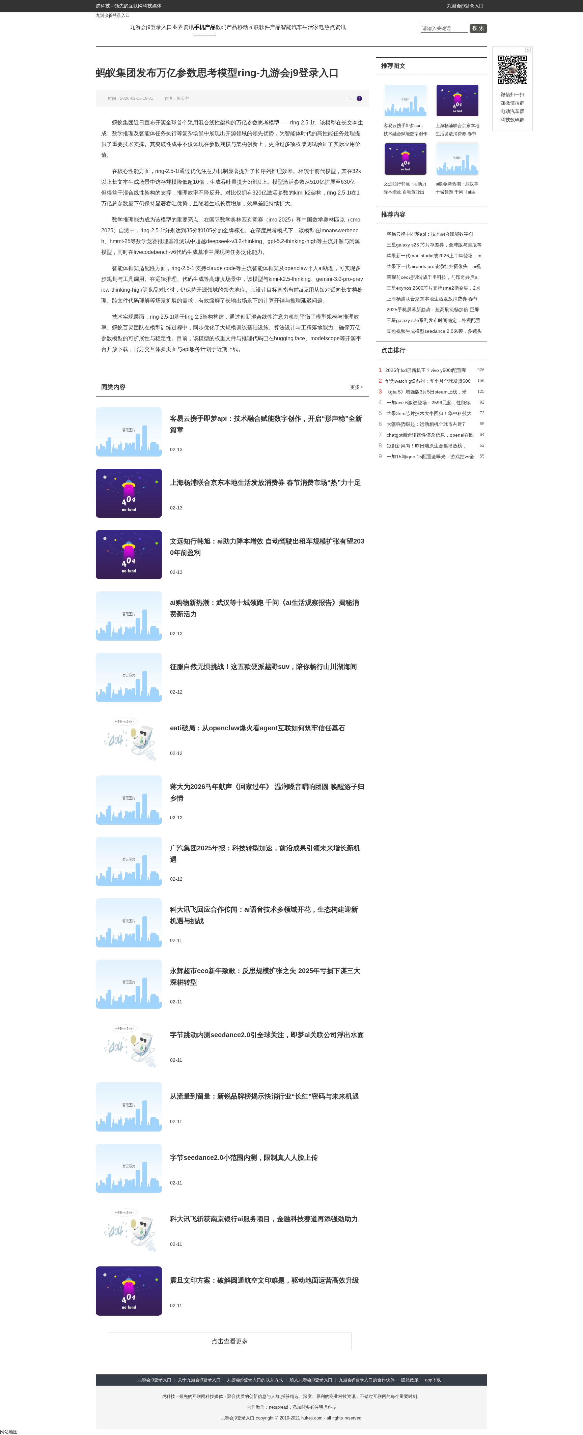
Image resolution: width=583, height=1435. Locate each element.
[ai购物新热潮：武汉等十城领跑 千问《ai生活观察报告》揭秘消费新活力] (133, 616)
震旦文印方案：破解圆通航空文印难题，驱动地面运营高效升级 (264, 1280)
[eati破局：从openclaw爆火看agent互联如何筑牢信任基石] (133, 739)
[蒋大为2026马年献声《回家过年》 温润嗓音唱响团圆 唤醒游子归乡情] (133, 800)
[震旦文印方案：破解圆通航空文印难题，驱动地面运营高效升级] (133, 1291)
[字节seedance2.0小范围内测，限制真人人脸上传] (133, 1169)
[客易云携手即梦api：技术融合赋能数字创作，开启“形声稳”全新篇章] (133, 432)
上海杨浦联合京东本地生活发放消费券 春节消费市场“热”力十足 (265, 482)
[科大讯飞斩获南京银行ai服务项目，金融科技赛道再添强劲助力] (133, 1230)
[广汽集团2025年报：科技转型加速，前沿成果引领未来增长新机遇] (133, 862)
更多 (356, 387)
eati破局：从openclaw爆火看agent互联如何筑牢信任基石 (257, 728)
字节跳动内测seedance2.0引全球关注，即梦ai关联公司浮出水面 (267, 1034)
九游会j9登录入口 (465, 5)
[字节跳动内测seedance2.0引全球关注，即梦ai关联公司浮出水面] (133, 1046)
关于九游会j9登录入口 (199, 1379)
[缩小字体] (359, 98)
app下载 (433, 1379)
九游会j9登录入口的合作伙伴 (367, 1379)
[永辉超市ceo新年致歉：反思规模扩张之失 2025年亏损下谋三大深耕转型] (133, 985)
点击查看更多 (230, 1341)
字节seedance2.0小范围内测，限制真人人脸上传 (244, 1157)
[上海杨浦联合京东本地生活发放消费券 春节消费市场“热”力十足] (133, 494)
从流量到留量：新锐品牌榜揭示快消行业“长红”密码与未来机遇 (264, 1096)
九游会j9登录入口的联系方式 (255, 1379)
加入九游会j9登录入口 (310, 1379)
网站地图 (9, 1431)
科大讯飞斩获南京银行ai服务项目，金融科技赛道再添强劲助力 (264, 1219)
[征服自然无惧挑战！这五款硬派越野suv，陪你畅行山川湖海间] (133, 678)
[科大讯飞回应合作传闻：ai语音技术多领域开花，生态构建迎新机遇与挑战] (133, 923)
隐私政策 (410, 1379)
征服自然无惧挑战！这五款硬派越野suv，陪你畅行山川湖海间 (263, 666)
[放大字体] (349, 98)
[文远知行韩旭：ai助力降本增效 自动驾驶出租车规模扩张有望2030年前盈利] (133, 555)
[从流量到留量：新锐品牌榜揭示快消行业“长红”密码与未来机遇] (133, 1107)
